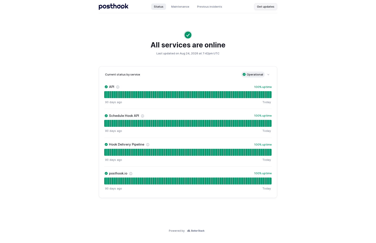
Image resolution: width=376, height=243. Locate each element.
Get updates (265, 6)
